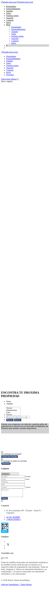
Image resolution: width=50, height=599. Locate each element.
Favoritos (10, 75)
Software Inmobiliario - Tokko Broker (16, 584)
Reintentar (6, 463)
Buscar (9, 420)
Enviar (4, 498)
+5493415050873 (13, 519)
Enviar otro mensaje (9, 456)
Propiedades (11, 6)
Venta (8, 13)
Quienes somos (12, 16)
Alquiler (9, 11)
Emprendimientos (13, 9)
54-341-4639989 (13, 517)
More (8, 25)
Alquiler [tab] (9, 404)
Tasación (9, 18)
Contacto (9, 20)
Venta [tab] (8, 401)
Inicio (8, 22)
